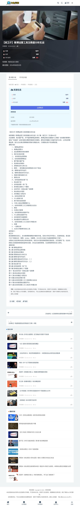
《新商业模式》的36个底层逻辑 (28, 449)
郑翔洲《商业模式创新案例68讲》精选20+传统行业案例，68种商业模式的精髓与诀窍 (45, 466)
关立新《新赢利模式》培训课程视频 (30, 381)
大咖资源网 (48, 490)
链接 (25, 301)
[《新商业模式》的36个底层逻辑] (13, 451)
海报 (19, 301)
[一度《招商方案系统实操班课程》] (12, 346)
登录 (67, 3)
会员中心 (56, 504)
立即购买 (40, 108)
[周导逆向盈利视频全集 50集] (13, 426)
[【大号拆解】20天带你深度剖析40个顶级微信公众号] (12, 393)
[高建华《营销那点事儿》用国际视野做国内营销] (12, 374)
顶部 (72, 504)
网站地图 (31, 490)
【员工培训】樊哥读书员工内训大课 (30, 432)
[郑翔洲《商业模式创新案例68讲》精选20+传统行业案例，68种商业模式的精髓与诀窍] (13, 469)
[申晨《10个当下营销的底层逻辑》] (12, 365)
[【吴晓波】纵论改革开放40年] (12, 402)
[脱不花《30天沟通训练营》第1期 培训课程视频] (13, 443)
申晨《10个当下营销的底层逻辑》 (29, 362)
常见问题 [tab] (24, 77)
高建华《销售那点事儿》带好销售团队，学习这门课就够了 (37, 475)
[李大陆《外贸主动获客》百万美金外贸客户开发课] (12, 337)
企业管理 (24, 504)
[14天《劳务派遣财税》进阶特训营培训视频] (13, 417)
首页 (17, 84)
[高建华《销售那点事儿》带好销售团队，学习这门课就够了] (13, 477)
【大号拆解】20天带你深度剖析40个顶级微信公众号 (34, 391)
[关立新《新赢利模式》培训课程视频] (12, 384)
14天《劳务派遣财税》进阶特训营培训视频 (32, 415)
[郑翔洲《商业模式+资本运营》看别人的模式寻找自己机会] (13, 460)
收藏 (12, 301)
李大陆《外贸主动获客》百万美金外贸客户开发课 (34, 334)
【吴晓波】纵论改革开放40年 (28, 400)
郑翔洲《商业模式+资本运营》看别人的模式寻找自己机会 (36, 458)
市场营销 (4, 46)
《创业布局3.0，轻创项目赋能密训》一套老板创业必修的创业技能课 (39, 353)
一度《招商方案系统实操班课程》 (29, 344)
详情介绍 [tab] (13, 77)
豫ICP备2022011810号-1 (65, 497)
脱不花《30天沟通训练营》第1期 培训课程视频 (33, 440)
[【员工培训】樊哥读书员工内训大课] (13, 434)
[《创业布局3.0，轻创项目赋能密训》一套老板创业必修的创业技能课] (12, 355)
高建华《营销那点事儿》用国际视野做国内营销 (33, 372)
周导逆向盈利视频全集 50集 (27, 423)
